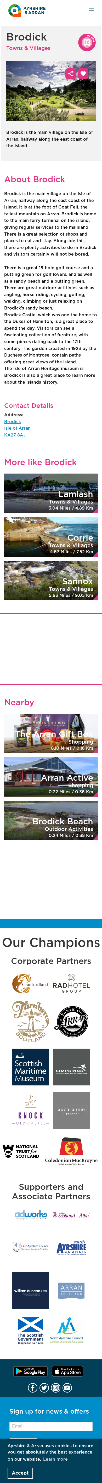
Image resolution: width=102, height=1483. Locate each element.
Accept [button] (20, 1473)
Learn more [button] (55, 1459)
